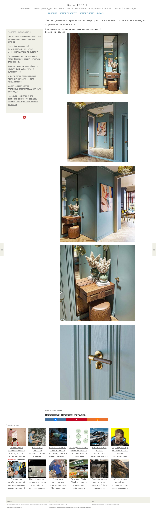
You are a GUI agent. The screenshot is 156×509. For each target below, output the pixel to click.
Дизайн (100, 13)
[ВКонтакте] (55, 419)
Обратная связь (97, 502)
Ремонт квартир (68, 13)
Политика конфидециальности (58, 504)
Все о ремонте (78, 5)
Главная (52, 13)
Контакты (52, 502)
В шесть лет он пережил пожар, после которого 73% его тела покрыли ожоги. (22, 79)
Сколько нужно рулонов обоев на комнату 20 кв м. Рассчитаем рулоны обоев (23, 69)
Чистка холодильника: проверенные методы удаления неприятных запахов (24, 39)
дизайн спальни (57, 410)
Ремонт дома (86, 13)
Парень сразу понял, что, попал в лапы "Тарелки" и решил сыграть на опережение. (24, 59)
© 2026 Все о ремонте (13, 502)
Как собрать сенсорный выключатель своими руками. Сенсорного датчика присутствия (23, 49)
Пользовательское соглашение (65, 502)
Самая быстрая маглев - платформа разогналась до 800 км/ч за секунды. (24, 89)
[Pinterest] (76, 419)
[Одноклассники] (97, 419)
